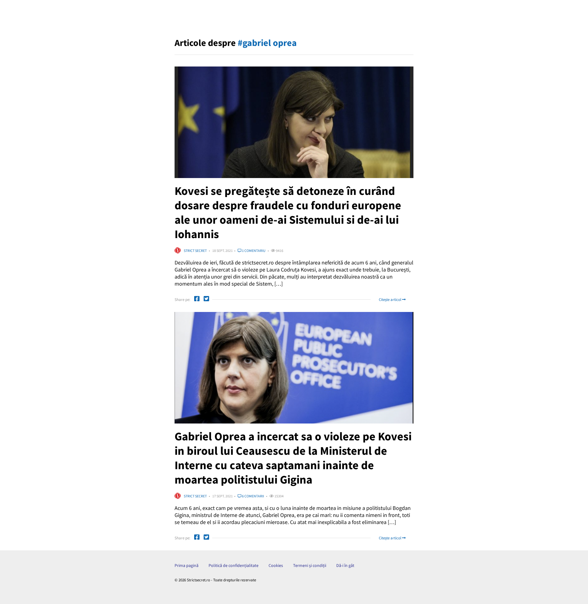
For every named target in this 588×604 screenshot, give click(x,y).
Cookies (276, 565)
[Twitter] (206, 299)
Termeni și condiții (309, 565)
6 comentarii (252, 496)
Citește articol (390, 299)
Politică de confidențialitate (233, 565)
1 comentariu (253, 250)
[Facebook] (197, 299)
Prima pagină (186, 565)
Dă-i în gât (345, 565)
